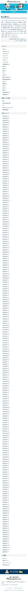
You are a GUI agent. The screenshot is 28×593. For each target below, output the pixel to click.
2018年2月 (5, 321)
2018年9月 (5, 305)
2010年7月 (5, 491)
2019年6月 (5, 286)
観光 (4, 90)
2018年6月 (5, 312)
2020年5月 (5, 262)
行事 (4, 88)
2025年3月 (5, 137)
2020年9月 (5, 254)
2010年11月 (5, 484)
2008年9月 (5, 538)
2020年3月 (5, 267)
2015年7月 (5, 374)
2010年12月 (5, 482)
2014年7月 (5, 392)
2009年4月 (5, 523)
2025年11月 (5, 120)
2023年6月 (5, 183)
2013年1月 (5, 431)
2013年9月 (5, 413)
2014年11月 (5, 383)
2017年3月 (5, 344)
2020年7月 (5, 258)
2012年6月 (5, 443)
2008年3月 (5, 551)
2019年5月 (5, 288)
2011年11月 (5, 459)
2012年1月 (5, 454)
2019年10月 (5, 277)
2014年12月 (5, 381)
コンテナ (5, 57)
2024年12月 (5, 144)
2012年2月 (5, 452)
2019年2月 (5, 295)
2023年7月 (5, 180)
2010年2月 (5, 502)
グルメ (4, 55)
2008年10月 (5, 536)
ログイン (5, 558)
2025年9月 (5, 124)
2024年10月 (5, 148)
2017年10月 (5, 329)
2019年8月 (5, 282)
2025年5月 (5, 133)
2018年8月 (5, 308)
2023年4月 (5, 187)
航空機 (4, 83)
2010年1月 (5, 504)
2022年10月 (5, 200)
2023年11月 (5, 172)
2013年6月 (5, 420)
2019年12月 (5, 273)
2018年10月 (5, 303)
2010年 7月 (14, 11)
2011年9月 (5, 463)
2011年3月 (5, 476)
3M (3, 49)
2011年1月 (5, 480)
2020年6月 (5, 260)
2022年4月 (5, 213)
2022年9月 (5, 202)
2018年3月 (5, 318)
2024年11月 (5, 146)
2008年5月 (5, 547)
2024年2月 (5, 165)
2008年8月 (5, 541)
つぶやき (5, 53)
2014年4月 (5, 398)
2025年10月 (5, 122)
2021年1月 (5, 245)
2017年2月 (5, 346)
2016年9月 (5, 357)
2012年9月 (5, 437)
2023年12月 (5, 170)
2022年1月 (5, 219)
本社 (25, 40)
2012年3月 (5, 450)
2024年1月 (5, 167)
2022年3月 (5, 215)
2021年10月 (5, 226)
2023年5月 (5, 185)
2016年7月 (5, 362)
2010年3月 (5, 500)
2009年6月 (5, 519)
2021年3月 (5, 241)
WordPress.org (6, 564)
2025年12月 (5, 118)
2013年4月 (5, 424)
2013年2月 (5, 428)
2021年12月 (5, 221)
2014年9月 (5, 387)
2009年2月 (5, 528)
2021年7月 (5, 232)
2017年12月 (5, 325)
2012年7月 (5, 441)
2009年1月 (5, 530)
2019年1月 (5, 297)
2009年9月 (5, 512)
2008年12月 (5, 532)
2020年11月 (5, 249)
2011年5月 (5, 472)
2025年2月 (5, 139)
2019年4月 (5, 290)
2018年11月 (5, 301)
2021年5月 (5, 236)
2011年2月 (5, 478)
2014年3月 (5, 400)
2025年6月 (5, 131)
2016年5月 (5, 366)
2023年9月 (5, 176)
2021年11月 (5, 223)
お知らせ (21, 40)
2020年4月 (5, 264)
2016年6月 (5, 364)
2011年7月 (5, 467)
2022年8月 (5, 204)
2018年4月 (5, 316)
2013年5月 (5, 422)
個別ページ (23, 39)
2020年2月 (5, 269)
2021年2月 (5, 243)
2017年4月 (5, 342)
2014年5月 (5, 396)
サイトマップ (9, 587)
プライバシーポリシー (18, 587)
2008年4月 (5, 549)
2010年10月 (5, 487)
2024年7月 (5, 154)
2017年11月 (5, 327)
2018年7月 (5, 310)
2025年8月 (5, 126)
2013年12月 (5, 407)
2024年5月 (5, 159)
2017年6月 (5, 338)
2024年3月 (5, 163)
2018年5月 (5, 314)
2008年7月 (5, 543)
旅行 (4, 68)
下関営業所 (5, 64)
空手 (4, 81)
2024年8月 (5, 152)
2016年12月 (5, 351)
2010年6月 (5, 493)
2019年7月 (5, 284)
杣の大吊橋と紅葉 (7, 103)
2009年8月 (5, 515)
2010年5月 (5, 495)
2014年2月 (5, 403)
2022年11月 (5, 198)
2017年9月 (5, 331)
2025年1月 (5, 142)
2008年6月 (5, 545)
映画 (4, 70)
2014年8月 (5, 390)
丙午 (4, 101)
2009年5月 (5, 521)
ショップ (5, 62)
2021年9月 (5, 228)
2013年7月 (5, 418)
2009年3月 (5, 525)
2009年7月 (5, 517)
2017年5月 (5, 340)
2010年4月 (5, 497)
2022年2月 (5, 217)
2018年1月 (5, 323)
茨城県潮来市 (6, 109)
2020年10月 (5, 252)
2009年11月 (5, 508)
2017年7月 (5, 336)
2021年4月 (5, 239)
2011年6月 (5, 469)
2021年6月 (5, 234)
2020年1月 (5, 271)
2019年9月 (5, 280)
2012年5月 (5, 446)
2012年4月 (5, 448)
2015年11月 (5, 370)
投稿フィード (6, 560)
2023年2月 (5, 191)
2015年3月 (5, 377)
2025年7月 (5, 129)
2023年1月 (5, 193)
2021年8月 (5, 230)
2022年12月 (5, 195)
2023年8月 (5, 178)
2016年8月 (5, 359)
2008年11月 (5, 534)
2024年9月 (5, 150)
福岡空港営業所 (6, 79)
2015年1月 (5, 379)
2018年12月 (5, 299)
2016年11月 (5, 353)
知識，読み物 (6, 77)
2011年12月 (5, 456)
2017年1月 (5, 349)
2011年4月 (5, 474)
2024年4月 (5, 161)
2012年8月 (5, 439)
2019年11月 (5, 275)
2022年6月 (5, 208)
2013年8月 (5, 415)
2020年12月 (5, 247)
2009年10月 (5, 510)
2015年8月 (5, 372)
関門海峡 (5, 94)
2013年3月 (5, 426)
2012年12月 (5, 433)
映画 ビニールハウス (8, 107)
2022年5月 (5, 211)
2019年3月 (5, 292)
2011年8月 (5, 465)
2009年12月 (5, 506)
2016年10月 (5, 355)
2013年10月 (5, 411)
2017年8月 (5, 334)
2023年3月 (5, 189)
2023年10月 (5, 174)
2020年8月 (5, 256)
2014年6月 (5, 394)
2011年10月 (5, 461)
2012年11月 (5, 435)
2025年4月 (5, 135)
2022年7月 (5, 206)
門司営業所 (5, 92)
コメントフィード (7, 562)
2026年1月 (5, 116)
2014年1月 (5, 405)
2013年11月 (5, 409)
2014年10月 (5, 385)
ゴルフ (4, 60)
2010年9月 (5, 489)
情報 (4, 66)
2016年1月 (5, 368)
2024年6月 (5, 157)
